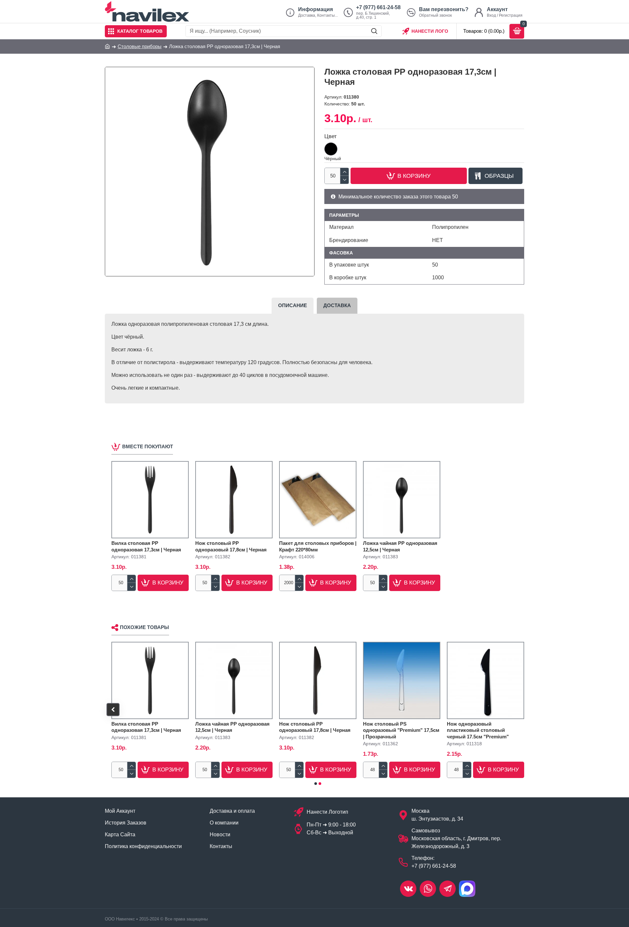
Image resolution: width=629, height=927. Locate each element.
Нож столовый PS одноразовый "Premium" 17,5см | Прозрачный (401, 730)
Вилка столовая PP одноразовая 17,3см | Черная (146, 546)
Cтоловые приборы (140, 46)
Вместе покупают (147, 446)
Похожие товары (144, 627)
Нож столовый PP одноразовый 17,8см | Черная (231, 546)
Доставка (337, 305)
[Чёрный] (330, 149)
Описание (292, 305)
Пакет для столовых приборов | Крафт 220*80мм (317, 546)
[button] (113, 709)
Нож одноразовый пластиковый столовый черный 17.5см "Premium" (478, 730)
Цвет (330, 136)
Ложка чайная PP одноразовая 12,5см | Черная (400, 546)
